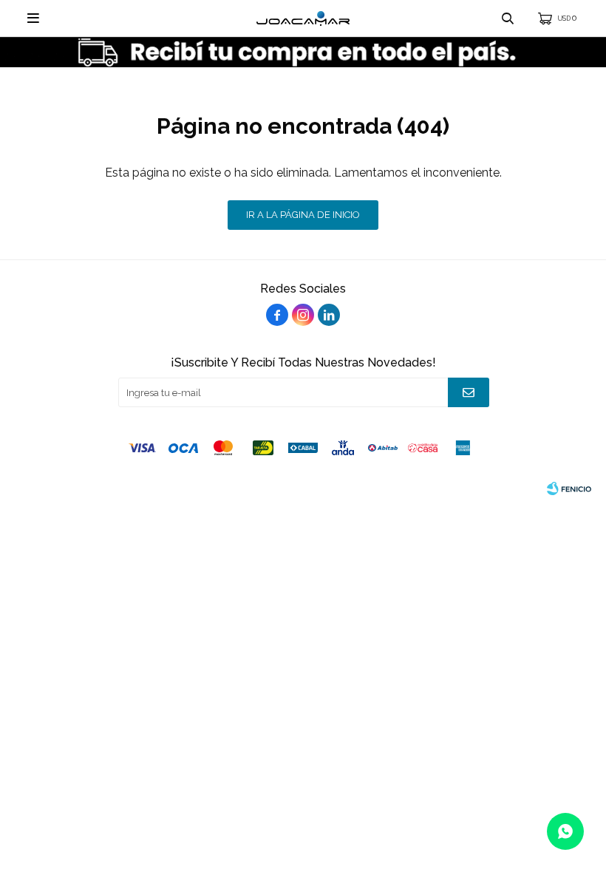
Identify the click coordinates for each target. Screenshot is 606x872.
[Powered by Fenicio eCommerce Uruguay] (569, 488)
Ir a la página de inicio (303, 214)
